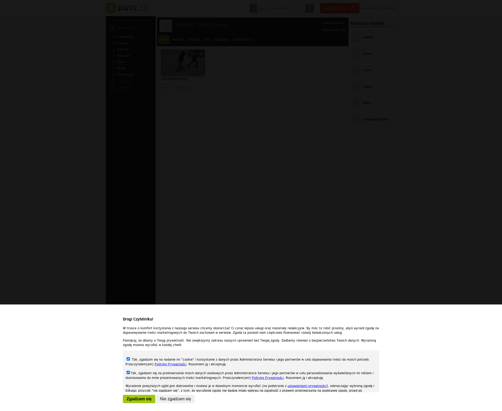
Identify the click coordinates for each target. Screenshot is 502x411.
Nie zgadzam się (175, 399)
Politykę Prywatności (170, 364)
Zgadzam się (139, 399)
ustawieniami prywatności (307, 386)
